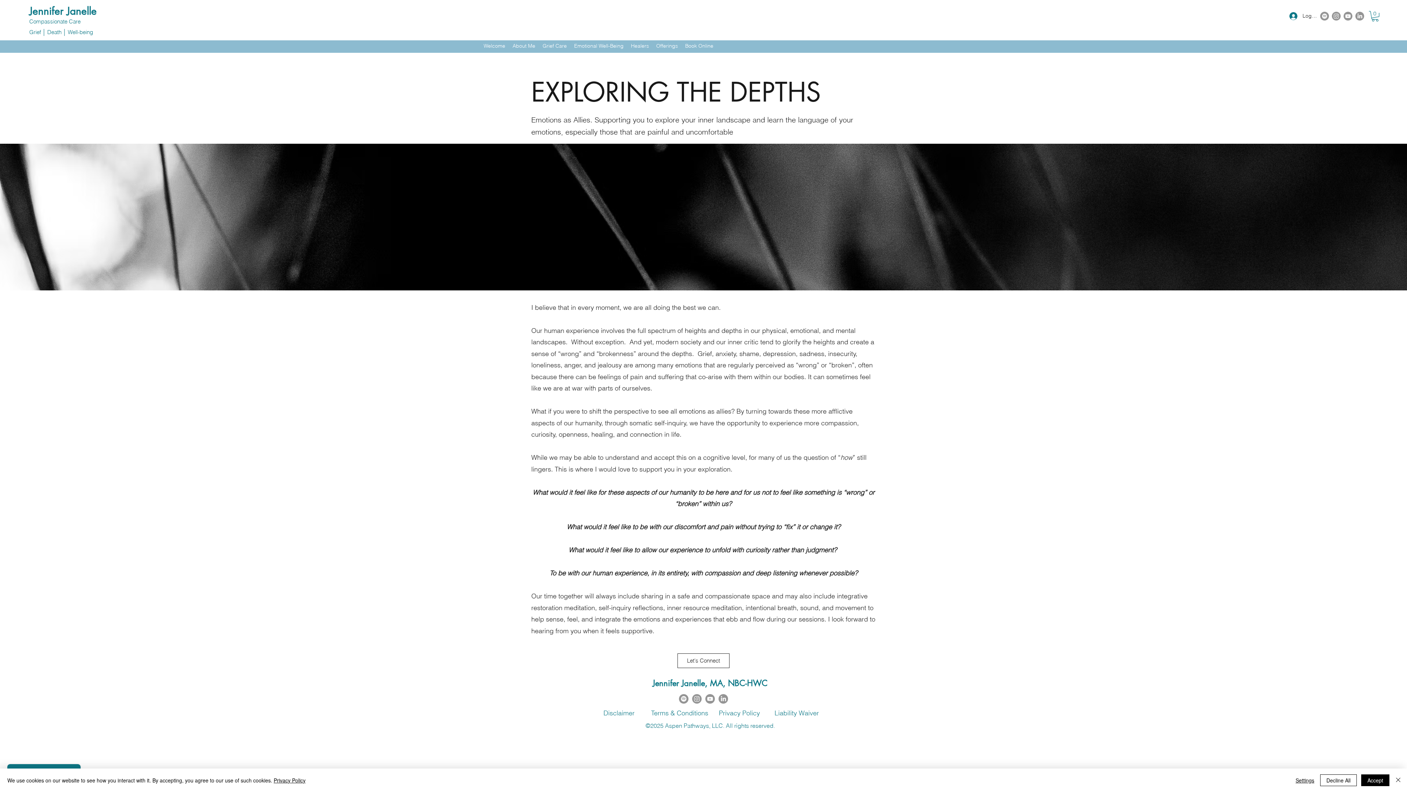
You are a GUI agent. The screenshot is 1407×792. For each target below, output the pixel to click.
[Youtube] (1348, 16)
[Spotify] (1324, 16)
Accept (1375, 780)
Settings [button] (1305, 780)
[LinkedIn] (1359, 16)
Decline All (1338, 780)
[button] (1375, 16)
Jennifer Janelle (63, 11)
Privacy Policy (290, 780)
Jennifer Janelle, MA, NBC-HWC (710, 683)
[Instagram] (1336, 16)
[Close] (1398, 780)
